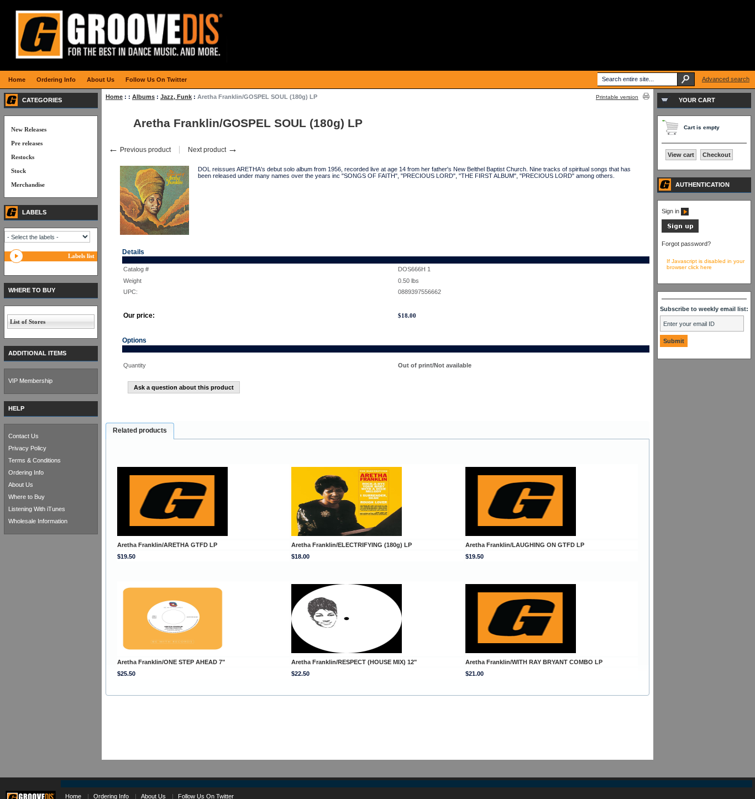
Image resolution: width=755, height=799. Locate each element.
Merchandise (28, 184)
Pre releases (27, 143)
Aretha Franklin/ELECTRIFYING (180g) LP (351, 545)
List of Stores (27, 321)
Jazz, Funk (176, 96)
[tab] (140, 431)
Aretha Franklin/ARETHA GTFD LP (167, 545)
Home (114, 96)
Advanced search (725, 79)
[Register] (680, 230)
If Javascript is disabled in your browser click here (705, 264)
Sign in (671, 211)
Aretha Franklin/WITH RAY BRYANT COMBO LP (533, 662)
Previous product (139, 150)
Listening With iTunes (36, 509)
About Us (20, 484)
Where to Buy (26, 496)
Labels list (81, 256)
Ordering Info (26, 472)
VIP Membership (30, 380)
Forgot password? (686, 243)
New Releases (28, 129)
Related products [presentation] (140, 430)
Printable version (617, 97)
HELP (16, 408)
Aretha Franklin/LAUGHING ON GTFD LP (524, 545)
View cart (681, 154)
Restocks (22, 157)
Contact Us (23, 436)
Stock (18, 170)
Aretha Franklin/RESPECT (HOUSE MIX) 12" (354, 662)
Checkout (716, 154)
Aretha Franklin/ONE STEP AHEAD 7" (171, 662)
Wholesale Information (37, 521)
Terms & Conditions (34, 460)
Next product (213, 150)
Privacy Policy (27, 448)
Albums (143, 96)
